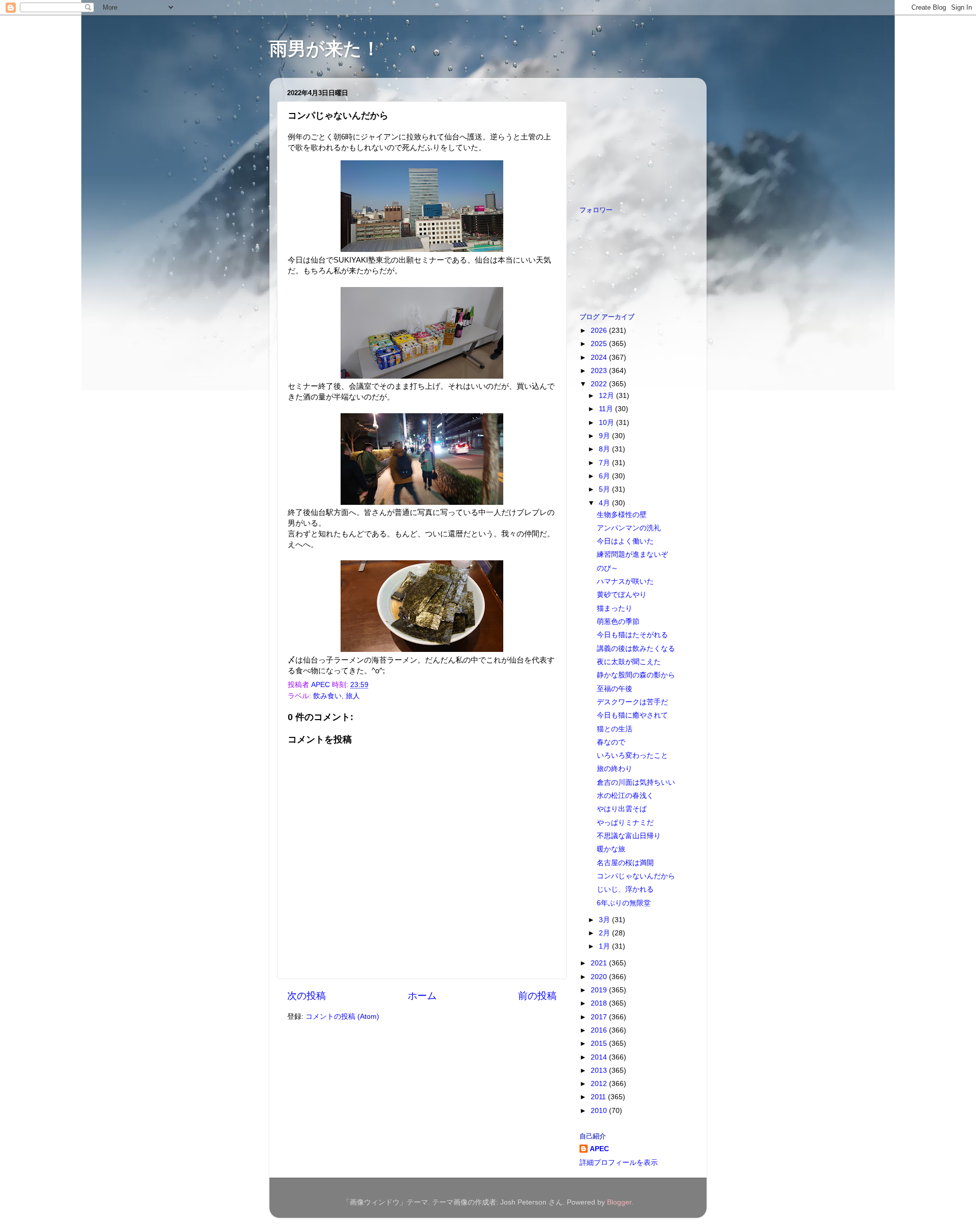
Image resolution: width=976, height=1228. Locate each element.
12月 (607, 395)
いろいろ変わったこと (632, 755)
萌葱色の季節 (618, 621)
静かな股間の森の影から (636, 675)
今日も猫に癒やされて (632, 715)
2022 (600, 384)
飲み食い (327, 696)
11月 (607, 409)
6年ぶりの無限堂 (624, 903)
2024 (600, 357)
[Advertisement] (630, 136)
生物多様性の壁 (622, 515)
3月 (605, 920)
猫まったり (614, 608)
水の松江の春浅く (625, 795)
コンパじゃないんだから (636, 876)
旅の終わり (614, 769)
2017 (600, 1017)
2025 (600, 344)
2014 (600, 1057)
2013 (600, 1070)
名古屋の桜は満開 (625, 863)
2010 (600, 1111)
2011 (599, 1097)
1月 (605, 946)
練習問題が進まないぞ (632, 554)
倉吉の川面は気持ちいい (636, 782)
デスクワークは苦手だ (632, 702)
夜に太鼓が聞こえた (629, 662)
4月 (605, 503)
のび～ (607, 568)
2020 (600, 977)
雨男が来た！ (324, 48)
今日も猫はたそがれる (632, 635)
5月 (605, 489)
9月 (605, 436)
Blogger (619, 1202)
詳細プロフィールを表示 (619, 1162)
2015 (600, 1043)
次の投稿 (306, 995)
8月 (605, 449)
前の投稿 (537, 995)
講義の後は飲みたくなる (636, 648)
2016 (600, 1030)
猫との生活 (614, 729)
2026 (600, 330)
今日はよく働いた (625, 541)
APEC (599, 1149)
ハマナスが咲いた (625, 581)
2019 (600, 990)
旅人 (353, 696)
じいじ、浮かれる (625, 889)
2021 (600, 963)
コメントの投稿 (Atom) (342, 1016)
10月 (607, 422)
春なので (611, 742)
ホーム (422, 995)
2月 (605, 933)
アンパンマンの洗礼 (629, 528)
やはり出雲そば (622, 809)
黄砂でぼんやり (622, 594)
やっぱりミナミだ (625, 822)
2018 (600, 1003)
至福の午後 (614, 689)
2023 (600, 371)
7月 (605, 463)
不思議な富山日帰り (629, 836)
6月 (605, 476)
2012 (600, 1084)
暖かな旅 (611, 849)
